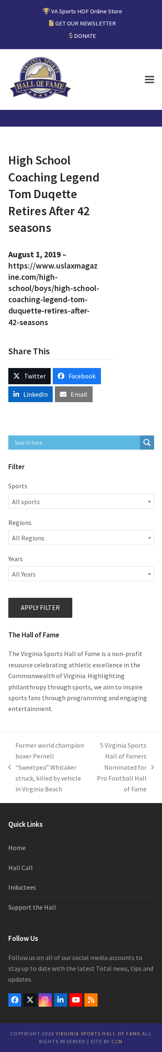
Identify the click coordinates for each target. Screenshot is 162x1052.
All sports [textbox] (26, 501)
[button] (149, 79)
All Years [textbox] (24, 574)
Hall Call (20, 867)
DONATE (85, 36)
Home (17, 847)
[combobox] (81, 501)
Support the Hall (32, 907)
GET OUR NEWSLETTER (85, 23)
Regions (20, 522)
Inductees (22, 887)
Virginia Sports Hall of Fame (98, 1033)
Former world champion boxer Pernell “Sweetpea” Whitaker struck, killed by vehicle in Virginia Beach (46, 767)
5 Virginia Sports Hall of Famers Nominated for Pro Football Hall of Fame (121, 767)
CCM (117, 1041)
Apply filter (40, 607)
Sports (17, 486)
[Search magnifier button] (147, 442)
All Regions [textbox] (28, 538)
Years (15, 559)
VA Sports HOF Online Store (86, 11)
